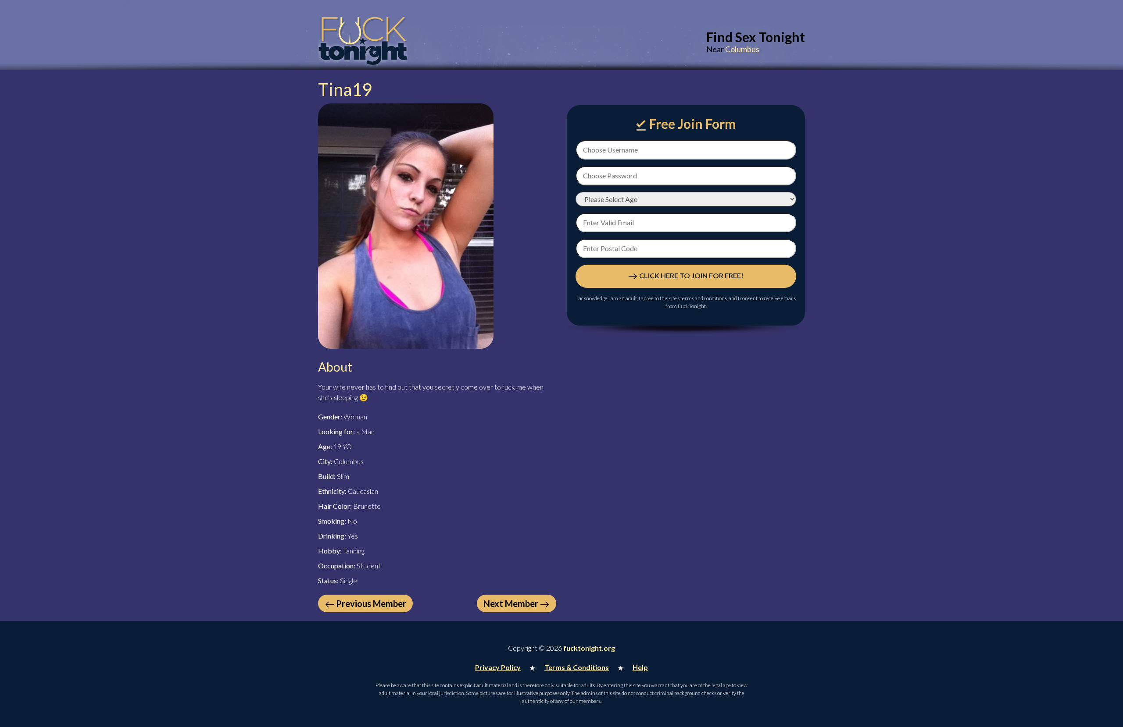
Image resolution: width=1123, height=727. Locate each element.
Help (640, 667)
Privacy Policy (498, 667)
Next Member (510, 603)
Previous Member (371, 603)
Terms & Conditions (576, 667)
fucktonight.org (589, 648)
